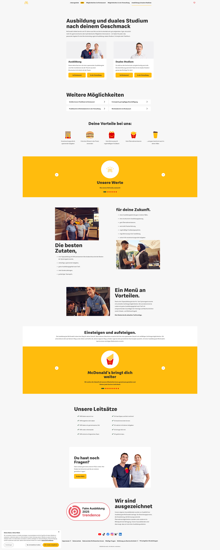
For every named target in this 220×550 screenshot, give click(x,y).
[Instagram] (112, 534)
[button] (105, 192)
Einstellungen (8, 545)
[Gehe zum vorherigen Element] (56, 174)
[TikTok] (103, 534)
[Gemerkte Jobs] (194, 2)
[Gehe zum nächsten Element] (163, 174)
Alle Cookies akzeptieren (50, 545)
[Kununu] (116, 534)
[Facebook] (108, 534)
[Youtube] (99, 534)
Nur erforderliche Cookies (34, 545)
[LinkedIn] (120, 534)
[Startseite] (27, 2)
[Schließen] (59, 532)
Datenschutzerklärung (47, 540)
